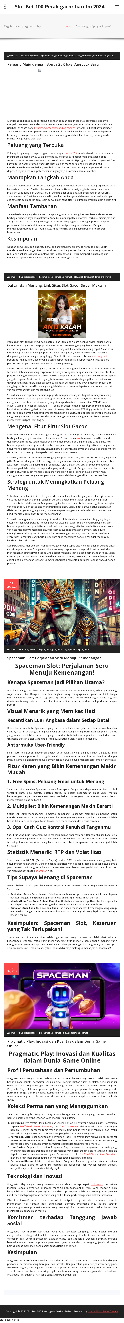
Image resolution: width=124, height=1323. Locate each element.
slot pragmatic (100, 356)
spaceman (41, 870)
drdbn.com (97, 1184)
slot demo (87, 55)
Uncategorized (31, 55)
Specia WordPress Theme (103, 1311)
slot (78, 438)
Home (68, 26)
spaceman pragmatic (78, 649)
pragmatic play (73, 55)
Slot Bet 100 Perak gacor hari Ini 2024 (59, 7)
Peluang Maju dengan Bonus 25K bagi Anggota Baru (53, 64)
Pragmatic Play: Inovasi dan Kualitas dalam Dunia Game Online (56, 1043)
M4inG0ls (14, 55)
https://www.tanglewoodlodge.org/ (54, 127)
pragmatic (60, 55)
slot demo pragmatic (103, 55)
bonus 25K (71, 153)
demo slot (49, 55)
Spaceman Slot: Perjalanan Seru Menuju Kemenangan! (55, 657)
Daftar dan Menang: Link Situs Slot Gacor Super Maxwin (56, 285)
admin (12, 276)
